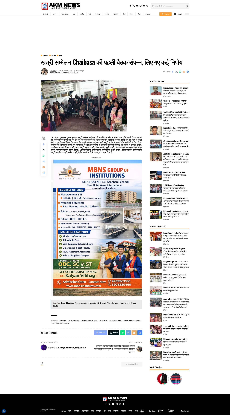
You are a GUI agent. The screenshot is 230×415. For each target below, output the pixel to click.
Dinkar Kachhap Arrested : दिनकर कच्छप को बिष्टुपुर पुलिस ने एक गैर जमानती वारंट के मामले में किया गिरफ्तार (176, 355)
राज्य (60, 55)
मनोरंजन (167, 293)
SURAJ (53, 71)
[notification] (175, 14)
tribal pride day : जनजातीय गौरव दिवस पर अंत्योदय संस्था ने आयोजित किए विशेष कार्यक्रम (176, 329)
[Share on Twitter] (176, 72)
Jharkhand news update (60, 323)
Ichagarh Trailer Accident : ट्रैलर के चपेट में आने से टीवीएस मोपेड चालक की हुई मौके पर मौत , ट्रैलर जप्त (176, 214)
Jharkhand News (115, 321)
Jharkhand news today (132, 321)
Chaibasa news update (89, 321)
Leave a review (133, 364)
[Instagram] (140, 6)
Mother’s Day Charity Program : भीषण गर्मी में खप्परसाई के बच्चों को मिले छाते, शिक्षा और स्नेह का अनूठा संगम (174, 251)
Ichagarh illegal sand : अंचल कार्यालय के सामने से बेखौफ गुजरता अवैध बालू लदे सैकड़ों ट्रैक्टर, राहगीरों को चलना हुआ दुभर (176, 264)
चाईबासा (166, 257)
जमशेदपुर (167, 360)
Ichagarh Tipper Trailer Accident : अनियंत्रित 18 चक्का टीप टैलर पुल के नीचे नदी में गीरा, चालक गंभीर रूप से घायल (176, 201)
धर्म (166, 106)
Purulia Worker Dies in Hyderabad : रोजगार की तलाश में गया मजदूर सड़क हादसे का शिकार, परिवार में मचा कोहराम (175, 90)
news (45, 55)
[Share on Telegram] (43, 161)
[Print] (187, 72)
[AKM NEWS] (61, 6)
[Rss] (147, 6)
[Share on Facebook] (172, 72)
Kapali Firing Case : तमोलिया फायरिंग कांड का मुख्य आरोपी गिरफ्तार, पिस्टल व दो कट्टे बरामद (175, 130)
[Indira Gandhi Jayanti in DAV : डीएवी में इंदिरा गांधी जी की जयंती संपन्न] (156, 317)
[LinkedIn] (143, 6)
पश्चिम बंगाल (167, 96)
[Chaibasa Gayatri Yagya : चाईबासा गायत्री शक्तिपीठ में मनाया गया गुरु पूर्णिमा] (156, 103)
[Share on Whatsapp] (180, 72)
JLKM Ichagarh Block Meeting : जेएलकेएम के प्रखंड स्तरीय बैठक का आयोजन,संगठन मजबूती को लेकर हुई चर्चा (175, 188)
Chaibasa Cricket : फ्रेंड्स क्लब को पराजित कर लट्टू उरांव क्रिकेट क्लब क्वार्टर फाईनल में (174, 277)
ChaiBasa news (74, 321)
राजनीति (167, 347)
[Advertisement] (115, 34)
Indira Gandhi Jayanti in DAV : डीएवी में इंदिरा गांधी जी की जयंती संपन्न (176, 316)
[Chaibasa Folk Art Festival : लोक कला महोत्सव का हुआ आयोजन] (156, 290)
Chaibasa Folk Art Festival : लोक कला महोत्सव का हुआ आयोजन (176, 289)
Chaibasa (63, 321)
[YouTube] (137, 6)
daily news (103, 321)
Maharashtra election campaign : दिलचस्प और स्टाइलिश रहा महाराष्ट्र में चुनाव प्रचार (175, 342)
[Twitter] (133, 6)
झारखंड (54, 55)
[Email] (184, 72)
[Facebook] (130, 6)
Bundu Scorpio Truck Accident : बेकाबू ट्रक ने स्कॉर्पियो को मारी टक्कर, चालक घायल (174, 175)
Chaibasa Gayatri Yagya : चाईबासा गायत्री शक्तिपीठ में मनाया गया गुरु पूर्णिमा (175, 102)
